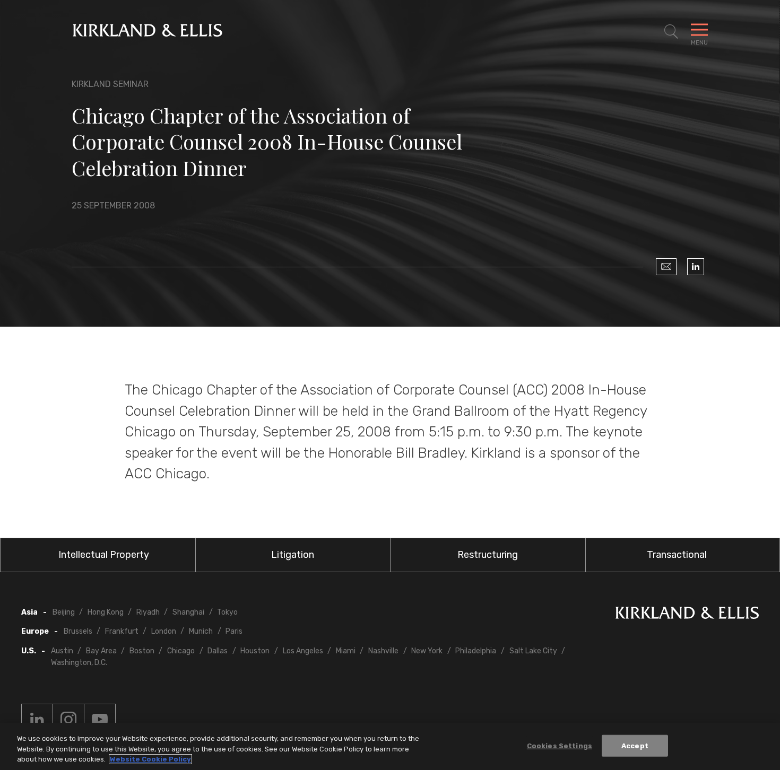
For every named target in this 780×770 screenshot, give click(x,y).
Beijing (64, 612)
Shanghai (188, 612)
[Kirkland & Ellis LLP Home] (687, 615)
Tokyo (227, 612)
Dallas (217, 650)
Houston (255, 650)
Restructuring (487, 555)
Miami (346, 650)
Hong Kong (106, 612)
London (163, 631)
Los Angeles (303, 650)
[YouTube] (100, 720)
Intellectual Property (103, 555)
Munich (201, 631)
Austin (62, 650)
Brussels (78, 631)
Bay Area (101, 650)
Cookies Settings (559, 745)
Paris (234, 631)
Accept (634, 745)
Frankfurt (121, 631)
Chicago (181, 650)
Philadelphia (475, 650)
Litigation (292, 555)
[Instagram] (68, 720)
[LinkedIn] (695, 266)
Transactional (677, 555)
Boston (141, 650)
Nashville (383, 650)
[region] (390, 746)
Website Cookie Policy (150, 759)
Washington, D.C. (79, 662)
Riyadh (148, 612)
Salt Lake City (533, 650)
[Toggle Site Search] (671, 32)
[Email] (666, 266)
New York (427, 650)
